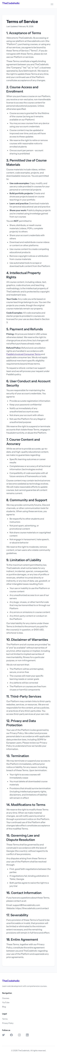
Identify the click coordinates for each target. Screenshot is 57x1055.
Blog (4, 1007)
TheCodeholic (11, 3)
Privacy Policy (7, 1023)
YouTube (5, 1002)
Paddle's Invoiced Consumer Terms (23, 354)
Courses (5, 998)
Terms (5, 1019)
